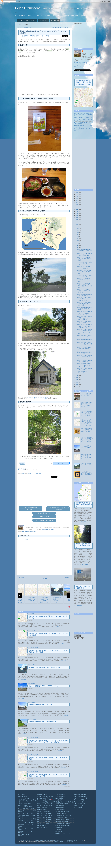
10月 (78, 230)
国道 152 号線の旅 (41, 825)
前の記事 (22, 463)
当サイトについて (30, 20)
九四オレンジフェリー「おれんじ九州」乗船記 (24, 802)
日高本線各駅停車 (60, 794)
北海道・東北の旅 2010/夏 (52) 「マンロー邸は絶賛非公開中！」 (84, 344)
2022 (77, 200)
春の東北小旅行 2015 (42, 807)
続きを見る (59, 626)
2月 (78, 247)
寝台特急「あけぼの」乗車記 (63, 825)
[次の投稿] (64, 509)
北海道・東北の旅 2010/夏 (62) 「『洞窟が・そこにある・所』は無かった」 (84, 299)
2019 (77, 207)
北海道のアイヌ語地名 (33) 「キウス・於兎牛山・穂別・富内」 (84, 291)
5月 (78, 241)
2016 (77, 213)
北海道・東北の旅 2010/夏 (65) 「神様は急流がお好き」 (84, 254)
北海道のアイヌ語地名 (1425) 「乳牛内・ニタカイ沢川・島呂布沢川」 (87, 456)
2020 (77, 205)
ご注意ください (43, 20)
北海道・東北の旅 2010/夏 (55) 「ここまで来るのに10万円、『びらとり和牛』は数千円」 (84, 331)
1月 (78, 375)
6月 (78, 238)
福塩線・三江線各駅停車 (62, 804)
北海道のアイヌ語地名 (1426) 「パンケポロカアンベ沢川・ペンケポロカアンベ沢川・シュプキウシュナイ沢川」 (87, 422)
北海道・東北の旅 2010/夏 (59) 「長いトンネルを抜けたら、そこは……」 (84, 313)
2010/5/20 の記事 (43, 398)
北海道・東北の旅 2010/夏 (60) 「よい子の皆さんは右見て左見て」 (84, 308)
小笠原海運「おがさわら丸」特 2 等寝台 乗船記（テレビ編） (87, 430)
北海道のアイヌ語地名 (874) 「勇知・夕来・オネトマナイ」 (84, 504)
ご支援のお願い (70, 841)
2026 (77, 192)
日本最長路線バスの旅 (61, 817)
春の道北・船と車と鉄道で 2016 (45, 804)
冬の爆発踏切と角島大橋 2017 (44, 798)
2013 (77, 219)
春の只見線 (58, 829)
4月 (78, 243)
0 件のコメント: (37, 473)
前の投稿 (21, 577)
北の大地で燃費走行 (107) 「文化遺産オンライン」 (45, 721)
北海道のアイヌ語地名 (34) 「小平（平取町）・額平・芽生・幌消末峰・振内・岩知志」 (84, 285)
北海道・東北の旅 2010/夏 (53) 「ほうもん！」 (84, 340)
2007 (77, 384)
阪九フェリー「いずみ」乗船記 (26, 813)
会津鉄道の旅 (59, 827)
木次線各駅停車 (59, 800)
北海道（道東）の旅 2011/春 (44, 819)
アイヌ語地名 (55, 20)
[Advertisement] (44, 492)
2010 (77, 377)
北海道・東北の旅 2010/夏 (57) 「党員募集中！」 (84, 322)
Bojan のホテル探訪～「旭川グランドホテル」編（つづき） (84, 272)
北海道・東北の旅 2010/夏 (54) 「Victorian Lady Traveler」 (84, 336)
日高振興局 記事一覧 (44, 516)
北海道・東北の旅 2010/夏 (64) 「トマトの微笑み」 (84, 267)
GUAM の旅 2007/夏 (79, 800)
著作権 (51, 840)
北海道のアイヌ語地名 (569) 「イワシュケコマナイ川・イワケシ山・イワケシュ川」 (87, 413)
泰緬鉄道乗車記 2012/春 (80, 794)
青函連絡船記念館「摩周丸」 (63, 823)
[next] (68, 595)
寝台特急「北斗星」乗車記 (62, 819)
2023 (77, 198)
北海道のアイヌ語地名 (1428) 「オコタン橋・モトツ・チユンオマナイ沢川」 (83, 115)
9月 (78, 232)
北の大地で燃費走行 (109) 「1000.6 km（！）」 (44, 686)
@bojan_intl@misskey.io (48, 529)
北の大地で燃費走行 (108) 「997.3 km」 (41, 704)
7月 (78, 236)
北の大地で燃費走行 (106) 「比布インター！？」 (86, 465)
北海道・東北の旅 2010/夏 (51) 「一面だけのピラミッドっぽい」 (84, 349)
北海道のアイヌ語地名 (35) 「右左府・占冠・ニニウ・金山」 (84, 280)
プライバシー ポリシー (60, 840)
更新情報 (46, 840)
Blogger (55, 841)
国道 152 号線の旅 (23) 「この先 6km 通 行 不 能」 (83, 545)
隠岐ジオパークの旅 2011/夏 (44, 817)
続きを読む (61, 463)
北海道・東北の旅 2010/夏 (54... (27, 27)
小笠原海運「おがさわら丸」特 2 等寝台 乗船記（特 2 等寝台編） (87, 473)
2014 (77, 217)
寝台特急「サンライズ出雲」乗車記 (65, 802)
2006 (77, 386)
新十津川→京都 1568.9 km (62, 811)
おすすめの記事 (31, 631)
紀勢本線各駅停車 (60, 806)
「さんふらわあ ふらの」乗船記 (26, 822)
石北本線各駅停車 (60, 796)
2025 (77, 194)
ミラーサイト (62, 841)
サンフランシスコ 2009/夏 (80, 798)
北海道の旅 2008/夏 (42, 827)
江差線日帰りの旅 (60, 809)
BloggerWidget (67, 786)
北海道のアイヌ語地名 (23, 796)
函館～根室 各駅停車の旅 (62, 821)
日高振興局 (32, 36)
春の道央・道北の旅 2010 (43, 823)
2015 (77, 215)
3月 (78, 245)
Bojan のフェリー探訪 (23, 798)
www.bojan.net (22, 468)
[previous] (20, 595)
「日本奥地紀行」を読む (80, 804)
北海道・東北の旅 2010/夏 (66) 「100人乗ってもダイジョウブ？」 (84, 250)
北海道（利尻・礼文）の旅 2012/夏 (46, 815)
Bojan (85, 51)
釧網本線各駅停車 (60, 798)
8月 (78, 234)
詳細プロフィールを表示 (80, 66)
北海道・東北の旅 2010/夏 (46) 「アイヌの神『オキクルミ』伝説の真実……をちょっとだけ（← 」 (84, 370)
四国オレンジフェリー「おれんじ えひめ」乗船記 (25, 806)
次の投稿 (67, 577)
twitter (41, 840)
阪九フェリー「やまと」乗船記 (26, 808)
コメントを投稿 (24, 539)
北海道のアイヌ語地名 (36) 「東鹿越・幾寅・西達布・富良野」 (84, 259)
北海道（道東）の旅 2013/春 (44, 813)
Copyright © (21, 469)
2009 (77, 380)
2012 (77, 222)
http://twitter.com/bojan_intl (29, 531)
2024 (77, 196)
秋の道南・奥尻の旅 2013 (43, 811)
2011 (77, 224)
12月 (78, 226)
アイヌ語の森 (30, 613)
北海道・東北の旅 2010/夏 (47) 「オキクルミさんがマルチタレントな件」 (84, 365)
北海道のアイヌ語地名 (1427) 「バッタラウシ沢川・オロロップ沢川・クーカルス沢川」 (83, 119)
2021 (77, 202)
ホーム (20, 20)
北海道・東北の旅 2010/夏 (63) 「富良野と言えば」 (84, 295)
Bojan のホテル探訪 (79, 802)
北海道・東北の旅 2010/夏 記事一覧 (44, 520)
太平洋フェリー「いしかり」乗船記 (27, 819)
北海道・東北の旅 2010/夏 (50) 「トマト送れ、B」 (84, 353)
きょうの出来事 (78, 807)
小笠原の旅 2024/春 (42, 794)
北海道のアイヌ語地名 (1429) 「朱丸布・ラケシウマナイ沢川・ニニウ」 (83, 82)
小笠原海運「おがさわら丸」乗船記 (27, 800)
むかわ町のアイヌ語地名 (33, 648)
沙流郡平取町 (25, 36)
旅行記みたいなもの (79, 806)
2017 (77, 211)
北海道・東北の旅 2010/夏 (42, 36)
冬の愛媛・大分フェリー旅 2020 (45, 796)
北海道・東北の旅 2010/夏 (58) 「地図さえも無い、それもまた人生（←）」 (84, 318)
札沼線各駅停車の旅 (61, 813)
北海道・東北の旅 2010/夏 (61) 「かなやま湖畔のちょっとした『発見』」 (84, 304)
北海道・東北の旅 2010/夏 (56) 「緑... (60, 27)
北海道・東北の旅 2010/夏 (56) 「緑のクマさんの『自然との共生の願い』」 (84, 326)
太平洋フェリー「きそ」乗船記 (26, 820)
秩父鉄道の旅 (59, 831)
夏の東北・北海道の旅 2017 (44, 800)
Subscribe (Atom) (71, 840)
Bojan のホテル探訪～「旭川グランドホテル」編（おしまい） (84, 263)
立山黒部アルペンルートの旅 (63, 833)
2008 (77, 382)
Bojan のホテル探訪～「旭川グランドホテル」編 (84, 276)
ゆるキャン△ (79, 840)
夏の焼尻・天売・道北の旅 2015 (45, 806)
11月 (78, 228)
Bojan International (28, 8)
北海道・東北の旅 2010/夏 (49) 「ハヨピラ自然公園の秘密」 (84, 357)
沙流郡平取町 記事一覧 (44, 513)
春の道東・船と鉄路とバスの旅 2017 (46, 802)
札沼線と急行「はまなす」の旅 (63, 815)
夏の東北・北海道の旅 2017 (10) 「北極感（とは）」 (45, 667)
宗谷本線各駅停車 (60, 807)
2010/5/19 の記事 (32, 398)
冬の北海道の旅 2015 (42, 809)
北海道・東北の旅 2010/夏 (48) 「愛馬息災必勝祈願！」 (84, 361)
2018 (77, 209)
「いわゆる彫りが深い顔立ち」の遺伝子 (87, 394)
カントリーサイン (31, 719)
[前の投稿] (22, 507)
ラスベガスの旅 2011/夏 (80, 796)
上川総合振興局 (31, 664)
